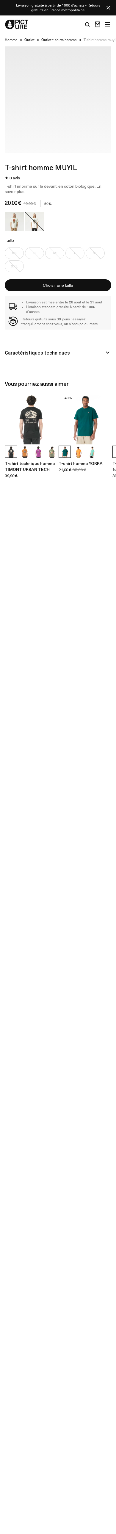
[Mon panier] (97, 24)
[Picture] (17, 24)
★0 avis (12, 178)
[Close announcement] (108, 8)
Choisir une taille (58, 285)
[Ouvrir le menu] (107, 24)
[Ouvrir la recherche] (87, 24)
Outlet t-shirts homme (59, 39)
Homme (11, 39)
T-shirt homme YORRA (81, 463)
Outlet (29, 39)
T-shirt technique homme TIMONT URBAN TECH (30, 466)
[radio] (14, 221)
